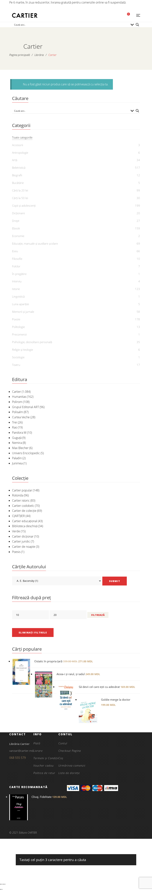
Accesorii (17, 145)
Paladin (17, 458)
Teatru (16, 365)
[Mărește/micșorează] (0, 884)
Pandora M (19, 433)
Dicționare (18, 213)
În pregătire (19, 274)
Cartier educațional (24, 521)
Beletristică (18, 167)
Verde (16, 531)
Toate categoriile (22, 137)
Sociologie (18, 357)
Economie (18, 236)
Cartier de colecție (24, 511)
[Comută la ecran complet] (1, 884)
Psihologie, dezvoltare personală (32, 342)
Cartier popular (22, 490)
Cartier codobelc (23, 506)
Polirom (17, 402)
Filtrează (98, 615)
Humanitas (19, 397)
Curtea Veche (21, 417)
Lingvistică (18, 296)
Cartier (16, 392)
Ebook (16, 228)
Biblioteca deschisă (24, 526)
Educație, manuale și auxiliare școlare (35, 243)
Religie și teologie (22, 349)
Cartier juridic (21, 541)
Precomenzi (19, 334)
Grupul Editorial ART (25, 407)
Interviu (17, 281)
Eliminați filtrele (33, 632)
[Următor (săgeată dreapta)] (1, 889)
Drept (15, 221)
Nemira (17, 443)
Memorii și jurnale (23, 311)
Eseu (15, 251)
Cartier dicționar (22, 536)
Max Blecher (20, 448)
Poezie (16, 319)
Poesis (16, 552)
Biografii (17, 175)
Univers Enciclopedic (26, 453)
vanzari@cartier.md (21, 750)
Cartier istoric (21, 500)
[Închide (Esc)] (4, 884)
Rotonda (17, 495)
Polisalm (17, 412)
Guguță (17, 438)
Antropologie (20, 152)
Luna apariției (20, 304)
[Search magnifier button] (137, 24)
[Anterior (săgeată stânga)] (0, 889)
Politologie (18, 327)
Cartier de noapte (23, 547)
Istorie (16, 289)
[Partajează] (3, 884)
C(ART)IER (18, 516)
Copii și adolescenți (24, 205)
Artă (14, 160)
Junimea (17, 463)
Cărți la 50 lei (20, 198)
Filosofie (17, 259)
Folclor (16, 266)
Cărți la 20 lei (20, 190)
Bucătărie (18, 183)
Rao (14, 427)
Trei (14, 422)
